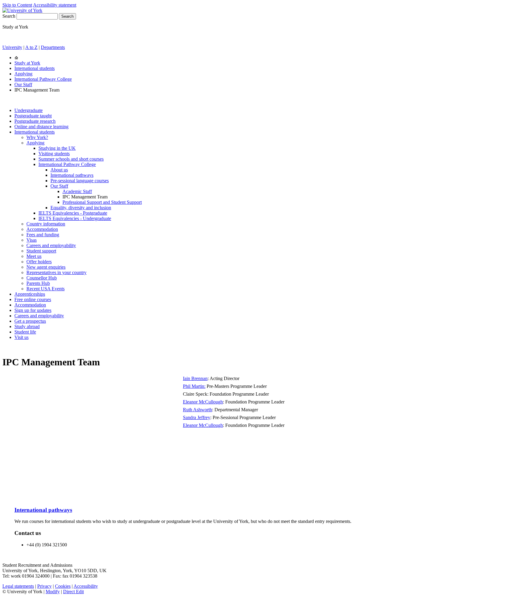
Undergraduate (28, 110)
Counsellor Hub (41, 277)
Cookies (63, 586)
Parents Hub (38, 283)
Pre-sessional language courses (79, 180)
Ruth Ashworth (197, 409)
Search (8, 16)
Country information (45, 223)
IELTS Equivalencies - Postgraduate (72, 213)
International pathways (71, 175)
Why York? (37, 137)
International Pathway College (43, 79)
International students (34, 68)
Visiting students (54, 153)
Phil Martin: (194, 386)
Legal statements (18, 586)
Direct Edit (73, 591)
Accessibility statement (54, 5)
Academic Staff (77, 191)
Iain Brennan (195, 378)
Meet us (33, 256)
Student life (25, 331)
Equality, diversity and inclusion (80, 207)
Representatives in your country (56, 272)
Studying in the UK (57, 148)
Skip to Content (17, 5)
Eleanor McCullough (203, 401)
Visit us (21, 337)
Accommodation (42, 229)
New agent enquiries (45, 267)
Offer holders (39, 261)
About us (59, 169)
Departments (53, 47)
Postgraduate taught (33, 115)
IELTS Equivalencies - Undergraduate (74, 218)
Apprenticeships (29, 294)
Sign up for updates (32, 310)
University (12, 47)
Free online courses (32, 299)
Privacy (44, 586)
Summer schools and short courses (71, 159)
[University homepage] (16, 57)
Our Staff (23, 84)
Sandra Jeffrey (196, 417)
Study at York (27, 62)
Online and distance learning (41, 126)
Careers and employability (51, 245)
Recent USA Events (45, 288)
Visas (31, 240)
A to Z (31, 47)
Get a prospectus (30, 321)
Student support (41, 250)
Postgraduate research (35, 121)
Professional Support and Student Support (102, 202)
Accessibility (86, 586)
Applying (23, 73)
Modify (53, 591)
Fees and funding (42, 234)
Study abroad (27, 326)
